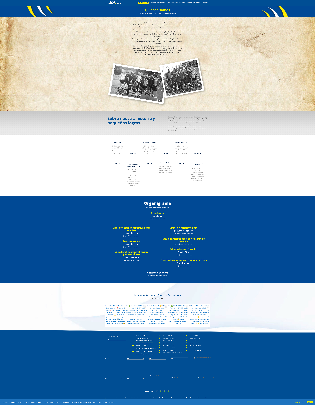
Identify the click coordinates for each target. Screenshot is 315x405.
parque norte (195, 345)
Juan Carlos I (168, 340)
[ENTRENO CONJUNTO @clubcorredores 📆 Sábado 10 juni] (115, 315)
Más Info (111, 402)
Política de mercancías (172, 398)
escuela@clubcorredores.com (145, 354)
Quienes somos (109, 398)
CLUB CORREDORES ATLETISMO (176, 3)
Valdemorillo (168, 345)
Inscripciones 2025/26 (129, 398)
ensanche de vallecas (171, 348)
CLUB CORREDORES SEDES (158, 3)
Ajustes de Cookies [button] (300, 402)
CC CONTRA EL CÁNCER (193, 3)
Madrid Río (194, 343)
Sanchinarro (195, 338)
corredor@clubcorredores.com (146, 348)
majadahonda (195, 348)
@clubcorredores (157, 298)
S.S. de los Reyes (169, 338)
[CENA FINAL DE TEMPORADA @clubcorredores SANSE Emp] (199, 315)
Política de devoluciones (188, 398)
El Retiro (166, 343)
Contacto (139, 398)
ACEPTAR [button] (310, 402)
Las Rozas (194, 335)
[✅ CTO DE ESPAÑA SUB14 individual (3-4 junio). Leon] (136, 315)
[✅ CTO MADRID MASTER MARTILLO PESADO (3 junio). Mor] (178, 315)
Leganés (193, 340)
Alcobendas (167, 335)
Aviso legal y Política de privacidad (154, 398)
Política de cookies (202, 398)
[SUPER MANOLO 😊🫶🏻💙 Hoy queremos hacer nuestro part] (157, 315)
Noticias (118, 398)
